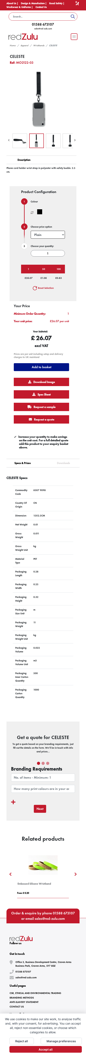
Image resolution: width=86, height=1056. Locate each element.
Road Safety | (56, 3)
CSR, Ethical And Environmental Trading (35, 993)
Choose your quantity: (42, 246)
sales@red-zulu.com (43, 28)
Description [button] (24, 160)
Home (13, 45)
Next (40, 809)
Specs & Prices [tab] (22, 463)
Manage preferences (61, 1041)
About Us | (12, 3)
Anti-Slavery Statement (24, 1002)
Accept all (46, 1049)
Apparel (24, 45)
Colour (34, 201)
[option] (43, 874)
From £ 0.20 (23, 892)
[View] (20, 140)
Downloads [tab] (63, 463)
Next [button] (75, 874)
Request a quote (43, 419)
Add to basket (41, 367)
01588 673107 (43, 24)
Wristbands (38, 45)
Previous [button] (11, 874)
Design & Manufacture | (34, 3)
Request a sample (44, 407)
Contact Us (41, 7)
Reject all (21, 1041)
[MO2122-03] (41, 212)
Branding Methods (22, 997)
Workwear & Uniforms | (19, 7)
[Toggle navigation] (74, 36)
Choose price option (41, 226)
